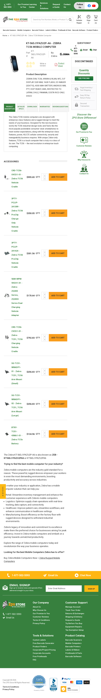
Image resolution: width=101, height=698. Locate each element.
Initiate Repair (79, 21)
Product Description (10, 108)
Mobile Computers (24, 30)
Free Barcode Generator (43, 643)
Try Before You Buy (73, 623)
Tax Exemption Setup (74, 630)
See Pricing (84, 78)
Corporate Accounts (41, 653)
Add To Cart (58, 177)
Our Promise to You (41, 613)
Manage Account (72, 607)
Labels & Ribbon (51, 30)
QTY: (38, 177)
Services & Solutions (44, 6)
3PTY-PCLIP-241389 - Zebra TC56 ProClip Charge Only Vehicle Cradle (17, 214)
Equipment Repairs (73, 627)
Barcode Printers (38, 30)
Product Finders (92, 30)
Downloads (32, 107)
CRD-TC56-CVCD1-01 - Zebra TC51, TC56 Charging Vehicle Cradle (17, 339)
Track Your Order (72, 610)
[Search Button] (70, 19)
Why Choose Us (39, 610)
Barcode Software (78, 30)
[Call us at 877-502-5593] (4, 614)
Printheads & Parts (64, 30)
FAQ (34, 660)
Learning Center (33, 5)
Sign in (88, 21)
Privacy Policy (39, 623)
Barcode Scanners (9, 30)
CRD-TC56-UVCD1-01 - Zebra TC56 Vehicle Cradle (17, 178)
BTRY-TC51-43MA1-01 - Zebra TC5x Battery (17, 435)
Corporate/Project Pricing (44, 650)
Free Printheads (40, 656)
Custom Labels (39, 640)
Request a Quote (56, 5)
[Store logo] (14, 605)
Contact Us (67, 5)
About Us (37, 607)
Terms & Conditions (41, 620)
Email (85, 50)
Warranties (45, 107)
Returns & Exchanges (74, 613)
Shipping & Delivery (73, 617)
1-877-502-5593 (76, 50)
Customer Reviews (41, 617)
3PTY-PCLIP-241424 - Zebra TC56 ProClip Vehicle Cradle (17, 255)
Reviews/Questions (60, 107)
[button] (3, 491)
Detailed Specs (21, 108)
